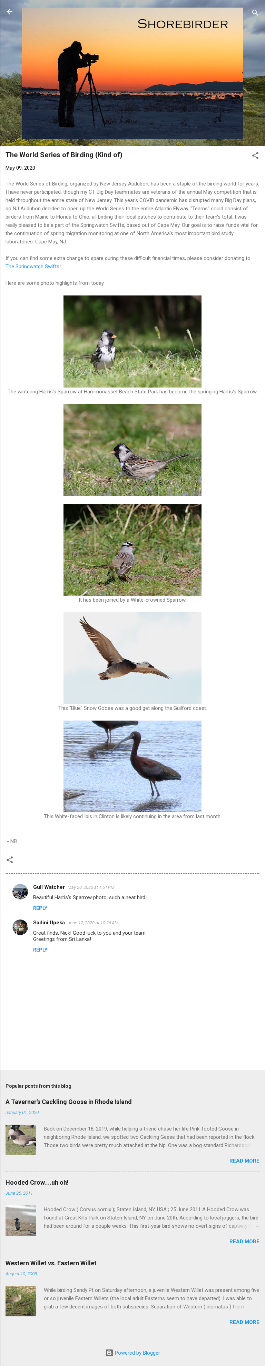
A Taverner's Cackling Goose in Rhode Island (69, 1101)
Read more (244, 1161)
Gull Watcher (49, 887)
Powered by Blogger (137, 1353)
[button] (255, 156)
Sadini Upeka (49, 923)
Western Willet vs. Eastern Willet (51, 1263)
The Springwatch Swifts (32, 266)
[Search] (255, 13)
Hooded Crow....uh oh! (37, 1182)
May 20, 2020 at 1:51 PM (91, 887)
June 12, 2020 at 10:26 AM (93, 922)
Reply (40, 908)
